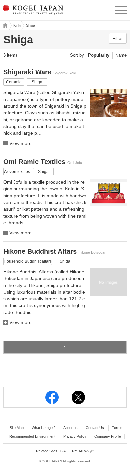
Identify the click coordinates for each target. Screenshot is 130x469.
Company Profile (107, 436)
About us (70, 428)
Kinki (17, 25)
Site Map (17, 428)
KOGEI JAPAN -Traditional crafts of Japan (32, 12)
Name (121, 55)
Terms (117, 428)
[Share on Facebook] (52, 397)
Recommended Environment (32, 436)
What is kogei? (43, 428)
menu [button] (121, 9)
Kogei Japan (4, 25)
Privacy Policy (74, 436)
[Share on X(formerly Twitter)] (78, 397)
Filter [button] (117, 38)
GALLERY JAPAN (75, 451)
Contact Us (95, 428)
